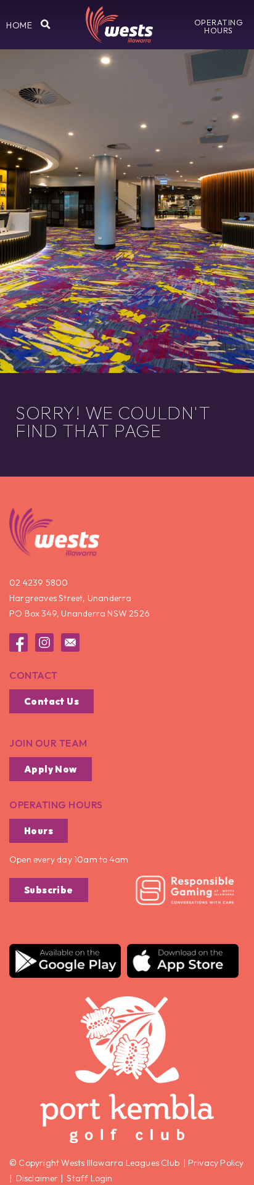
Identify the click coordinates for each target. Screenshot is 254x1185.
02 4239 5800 (38, 582)
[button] (19, 25)
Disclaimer (37, 1178)
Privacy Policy (215, 1162)
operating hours (56, 804)
